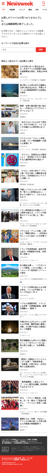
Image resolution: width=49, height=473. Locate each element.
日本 (37, 10)
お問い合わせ (5, 441)
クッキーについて (32, 441)
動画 (30, 10)
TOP (3, 10)
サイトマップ (38, 443)
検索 (41, 50)
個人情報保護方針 (7, 443)
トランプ (22, 10)
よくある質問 (14, 441)
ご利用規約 (22, 441)
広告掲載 (34, 439)
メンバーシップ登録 (25, 439)
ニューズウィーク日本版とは (10, 439)
